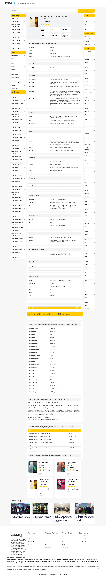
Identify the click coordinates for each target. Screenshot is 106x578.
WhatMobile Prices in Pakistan (76, 561)
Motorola (87, 193)
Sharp (86, 136)
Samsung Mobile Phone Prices (14, 559)
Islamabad (48, 547)
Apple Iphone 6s (15, 117)
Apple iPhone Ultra (16, 257)
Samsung (87, 308)
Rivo (86, 242)
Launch (13, 58)
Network (13, 61)
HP (85, 286)
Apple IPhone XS (15, 148)
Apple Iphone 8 (15, 140)
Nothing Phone (88, 92)
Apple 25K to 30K (15, 29)
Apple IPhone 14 (15, 95)
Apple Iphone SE (15, 122)
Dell (85, 283)
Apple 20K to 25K (15, 24)
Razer (86, 250)
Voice (86, 199)
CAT (86, 97)
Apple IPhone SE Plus (16, 200)
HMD (86, 73)
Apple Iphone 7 (15, 125)
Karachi (47, 536)
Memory (13, 72)
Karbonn (87, 128)
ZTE (85, 122)
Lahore (47, 539)
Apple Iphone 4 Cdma (16, 186)
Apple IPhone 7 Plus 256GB (16, 131)
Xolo (86, 119)
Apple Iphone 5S (15, 111)
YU (85, 220)
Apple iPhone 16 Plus (16, 233)
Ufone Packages (32, 542)
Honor (86, 300)
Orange (86, 147)
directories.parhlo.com (44, 574)
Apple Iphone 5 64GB (16, 178)
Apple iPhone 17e (15, 252)
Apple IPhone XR (15, 154)
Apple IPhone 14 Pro (16, 100)
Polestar (87, 70)
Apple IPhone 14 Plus (16, 97)
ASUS (86, 281)
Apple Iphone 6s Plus (16, 119)
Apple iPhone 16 (15, 230)
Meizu (86, 229)
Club (86, 215)
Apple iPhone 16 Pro (16, 236)
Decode (86, 190)
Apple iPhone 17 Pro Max (17, 249)
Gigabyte (87, 171)
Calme (86, 207)
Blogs (33, 3)
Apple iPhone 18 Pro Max (17, 255)
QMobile (87, 223)
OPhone (87, 204)
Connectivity (14, 88)
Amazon (87, 158)
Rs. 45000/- (87, 42)
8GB (86, 27)
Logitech (87, 275)
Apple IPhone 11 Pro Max (17, 159)
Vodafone (87, 114)
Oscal (86, 65)
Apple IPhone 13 (15, 203)
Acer (86, 89)
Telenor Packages (32, 539)
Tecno (86, 294)
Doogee (86, 81)
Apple (86, 278)
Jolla (86, 185)
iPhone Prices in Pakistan (31, 559)
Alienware (87, 100)
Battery (13, 80)
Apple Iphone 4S (15, 181)
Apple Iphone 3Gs (15, 189)
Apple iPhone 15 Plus (16, 225)
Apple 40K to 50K (15, 35)
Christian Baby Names (85, 539)
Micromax (87, 149)
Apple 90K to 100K (15, 48)
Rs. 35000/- (87, 39)
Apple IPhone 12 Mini (16, 197)
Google (86, 264)
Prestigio (87, 138)
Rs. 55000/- (87, 44)
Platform (13, 69)
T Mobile (87, 133)
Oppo (86, 305)
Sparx (86, 95)
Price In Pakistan (15, 55)
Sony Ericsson (88, 218)
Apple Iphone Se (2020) (17, 162)
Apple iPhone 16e (15, 247)
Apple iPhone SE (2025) (17, 241)
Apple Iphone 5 (15, 106)
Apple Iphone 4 (15, 184)
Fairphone (87, 87)
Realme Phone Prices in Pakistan (31, 561)
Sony (86, 253)
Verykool (87, 117)
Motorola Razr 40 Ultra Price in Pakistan (72, 481)
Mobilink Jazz (88, 248)
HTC (86, 237)
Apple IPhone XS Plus (16, 175)
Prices (17, 3)
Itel (85, 160)
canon (86, 256)
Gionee (86, 174)
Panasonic (87, 144)
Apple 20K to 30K (15, 27)
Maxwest (87, 152)
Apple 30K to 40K (15, 32)
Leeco (86, 155)
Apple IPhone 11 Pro (16, 156)
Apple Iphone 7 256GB (16, 137)
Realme (86, 302)
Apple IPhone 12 (15, 170)
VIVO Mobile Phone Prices (61, 559)
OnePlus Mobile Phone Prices (59, 561)
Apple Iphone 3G (15, 192)
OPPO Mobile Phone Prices (46, 559)
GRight (86, 209)
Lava (86, 188)
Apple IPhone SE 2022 (16, 214)
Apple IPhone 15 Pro (16, 219)
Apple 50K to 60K (15, 38)
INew (86, 201)
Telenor (86, 231)
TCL (85, 130)
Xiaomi (86, 267)
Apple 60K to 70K (15, 40)
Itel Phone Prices (45, 561)
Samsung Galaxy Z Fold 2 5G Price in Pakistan (72, 464)
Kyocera (87, 59)
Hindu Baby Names (84, 542)
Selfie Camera (15, 77)
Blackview (87, 62)
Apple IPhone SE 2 (15, 165)
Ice (85, 179)
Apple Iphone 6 (15, 114)
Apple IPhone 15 (15, 216)
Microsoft (87, 240)
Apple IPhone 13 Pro (16, 208)
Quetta (47, 545)
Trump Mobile (88, 51)
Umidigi (86, 67)
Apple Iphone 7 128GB (16, 135)
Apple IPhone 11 (15, 167)
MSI (85, 103)
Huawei (86, 261)
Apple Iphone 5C (15, 108)
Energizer (87, 169)
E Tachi (86, 106)
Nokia (86, 259)
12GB (86, 29)
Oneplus (87, 270)
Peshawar (47, 542)
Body (12, 63)
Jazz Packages (32, 536)
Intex (86, 182)
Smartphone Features (16, 83)
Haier (86, 245)
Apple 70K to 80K (15, 43)
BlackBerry (87, 196)
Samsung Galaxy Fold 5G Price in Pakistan (44, 464)
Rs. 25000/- (87, 36)
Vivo (86, 291)
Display (13, 66)
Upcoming (23, 3)
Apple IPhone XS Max (16, 151)
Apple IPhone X (15, 145)
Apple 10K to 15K (15, 18)
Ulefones (87, 111)
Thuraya (87, 57)
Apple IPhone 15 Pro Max (17, 222)
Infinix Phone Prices (91, 559)
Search (86, 10)
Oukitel (86, 78)
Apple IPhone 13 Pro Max (17, 206)
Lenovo (86, 289)
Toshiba (86, 108)
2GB (85, 18)
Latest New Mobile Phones (19, 563)
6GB (86, 24)
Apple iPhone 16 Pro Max (17, 227)
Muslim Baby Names (84, 536)
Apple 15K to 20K (15, 21)
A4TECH (86, 272)
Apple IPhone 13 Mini (16, 211)
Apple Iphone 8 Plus (16, 143)
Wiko (86, 76)
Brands (29, 3)
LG (85, 226)
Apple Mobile (53, 53)
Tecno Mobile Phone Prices (13, 561)
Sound (13, 85)
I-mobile (87, 177)
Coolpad (87, 166)
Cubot (86, 84)
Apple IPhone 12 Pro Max (17, 195)
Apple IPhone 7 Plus (16, 128)
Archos (86, 163)
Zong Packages (32, 545)
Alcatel (86, 234)
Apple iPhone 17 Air (16, 244)
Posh (86, 141)
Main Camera (14, 74)
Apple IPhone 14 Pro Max (17, 103)
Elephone (87, 125)
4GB (86, 21)
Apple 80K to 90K (15, 46)
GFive (86, 212)
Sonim (86, 54)
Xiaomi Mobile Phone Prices (77, 559)
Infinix (86, 297)
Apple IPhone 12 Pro (16, 173)
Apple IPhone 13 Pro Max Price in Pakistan (45, 481)
